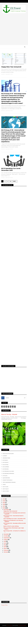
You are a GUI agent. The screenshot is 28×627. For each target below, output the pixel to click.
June (5, 543)
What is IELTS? (6, 488)
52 (10, 181)
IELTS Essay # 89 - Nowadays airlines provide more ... (15, 524)
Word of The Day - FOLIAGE (9, 414)
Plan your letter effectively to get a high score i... (14, 528)
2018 (4, 504)
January (6, 552)
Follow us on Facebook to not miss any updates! (13, 521)
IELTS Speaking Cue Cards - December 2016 (14, 518)
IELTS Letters (5, 464)
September (7, 537)
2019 (4, 502)
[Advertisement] (14, 29)
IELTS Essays (5, 460)
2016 (4, 508)
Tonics (4, 484)
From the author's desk (8, 453)
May (5, 544)
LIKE (24, 397)
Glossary (5, 455)
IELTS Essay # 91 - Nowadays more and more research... (14, 513)
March (5, 548)
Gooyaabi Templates (22, 625)
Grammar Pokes (6, 457)
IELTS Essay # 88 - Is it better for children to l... (15, 531)
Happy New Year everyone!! (11, 67)
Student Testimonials (7, 480)
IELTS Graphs (5, 462)
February (6, 550)
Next (14, 181)
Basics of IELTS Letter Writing (11, 526)
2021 (4, 499)
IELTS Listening (6, 466)
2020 (4, 500)
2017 (4, 506)
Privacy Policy (4, 605)
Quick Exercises (6, 477)
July (5, 541)
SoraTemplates (9, 625)
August (6, 539)
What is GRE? (5, 486)
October (6, 536)
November (6, 534)
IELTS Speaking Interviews (8, 473)
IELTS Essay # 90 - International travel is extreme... (13, 516)
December (6, 509)
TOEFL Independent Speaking (9, 482)
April (5, 546)
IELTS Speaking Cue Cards (8, 471)
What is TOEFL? (6, 491)
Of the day (5, 475)
